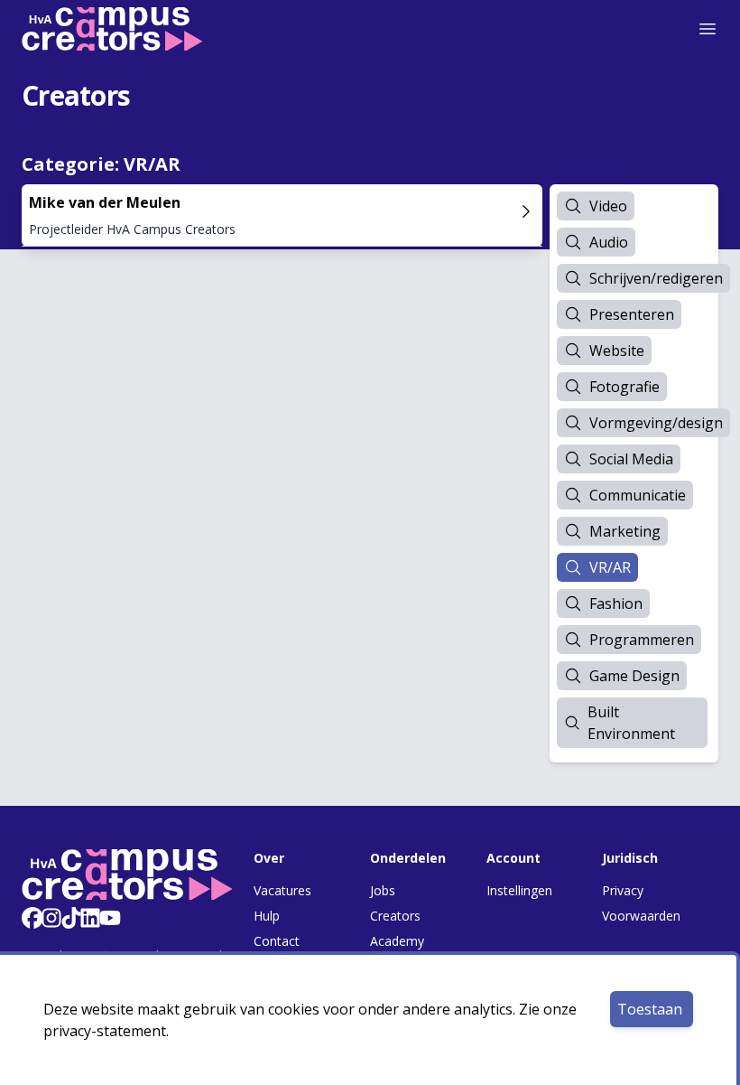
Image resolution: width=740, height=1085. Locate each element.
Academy (397, 940)
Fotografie (624, 387)
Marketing (625, 531)
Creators (395, 915)
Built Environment (631, 723)
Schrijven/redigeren (656, 278)
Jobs (382, 890)
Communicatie (637, 495)
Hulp (267, 915)
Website (616, 350)
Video (608, 206)
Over (269, 857)
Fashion (616, 603)
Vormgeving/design (656, 423)
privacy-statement (104, 1031)
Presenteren (631, 314)
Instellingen (519, 890)
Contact (277, 940)
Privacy (622, 890)
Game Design (634, 676)
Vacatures (282, 890)
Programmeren (641, 640)
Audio (608, 242)
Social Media (631, 459)
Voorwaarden (641, 915)
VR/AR (610, 567)
